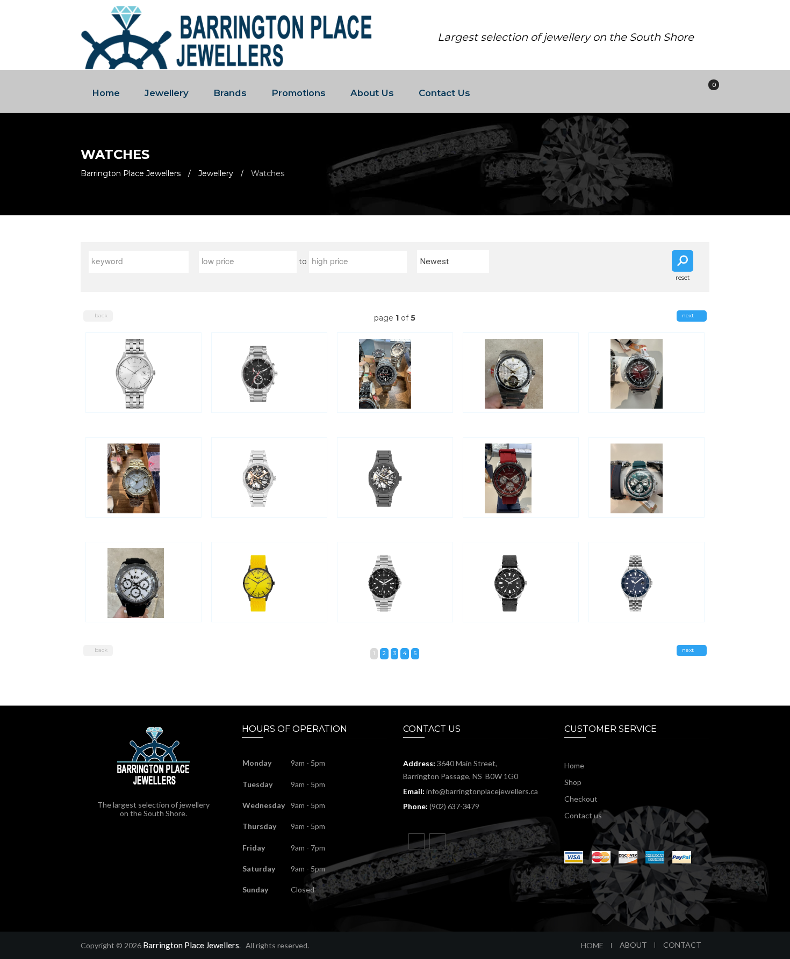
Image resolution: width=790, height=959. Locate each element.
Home (106, 93)
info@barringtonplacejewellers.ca (482, 791)
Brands (230, 93)
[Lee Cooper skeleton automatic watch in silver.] (269, 477)
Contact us (583, 815)
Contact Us (444, 93)
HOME (592, 945)
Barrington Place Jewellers (131, 173)
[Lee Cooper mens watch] (520, 477)
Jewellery (167, 93)
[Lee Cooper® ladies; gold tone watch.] (143, 477)
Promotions (298, 93)
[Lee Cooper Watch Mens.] (269, 372)
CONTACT (682, 944)
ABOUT (633, 944)
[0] (706, 91)
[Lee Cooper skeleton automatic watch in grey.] (395, 477)
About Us (372, 93)
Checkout (581, 798)
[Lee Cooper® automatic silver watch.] (520, 372)
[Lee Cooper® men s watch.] (395, 372)
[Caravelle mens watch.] (143, 372)
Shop (572, 782)
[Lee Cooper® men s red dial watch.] (646, 372)
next (688, 315)
